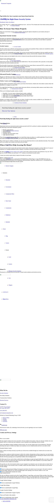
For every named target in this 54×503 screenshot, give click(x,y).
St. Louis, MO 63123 (4, 408)
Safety (6, 22)
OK (1, 429)
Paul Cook (10, 157)
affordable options (49, 53)
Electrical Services (4, 400)
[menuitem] (28, 417)
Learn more (4, 429)
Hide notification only (11, 498)
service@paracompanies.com (6, 413)
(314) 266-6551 (3, 410)
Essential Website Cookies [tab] (6, 448)
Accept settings (3, 498)
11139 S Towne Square (5, 406)
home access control (18, 151)
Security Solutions (4, 393)
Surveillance (11, 22)
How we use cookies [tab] (4, 438)
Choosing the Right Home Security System (15, 19)
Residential (2, 22)
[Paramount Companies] (5, 3)
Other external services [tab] (5, 473)
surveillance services (8, 151)
